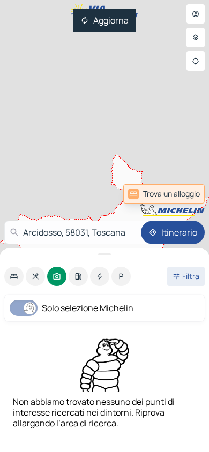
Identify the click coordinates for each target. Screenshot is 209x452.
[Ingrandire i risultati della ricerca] (104, 254)
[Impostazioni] (195, 37)
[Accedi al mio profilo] (195, 14)
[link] (164, 194)
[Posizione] (195, 61)
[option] (14, 276)
